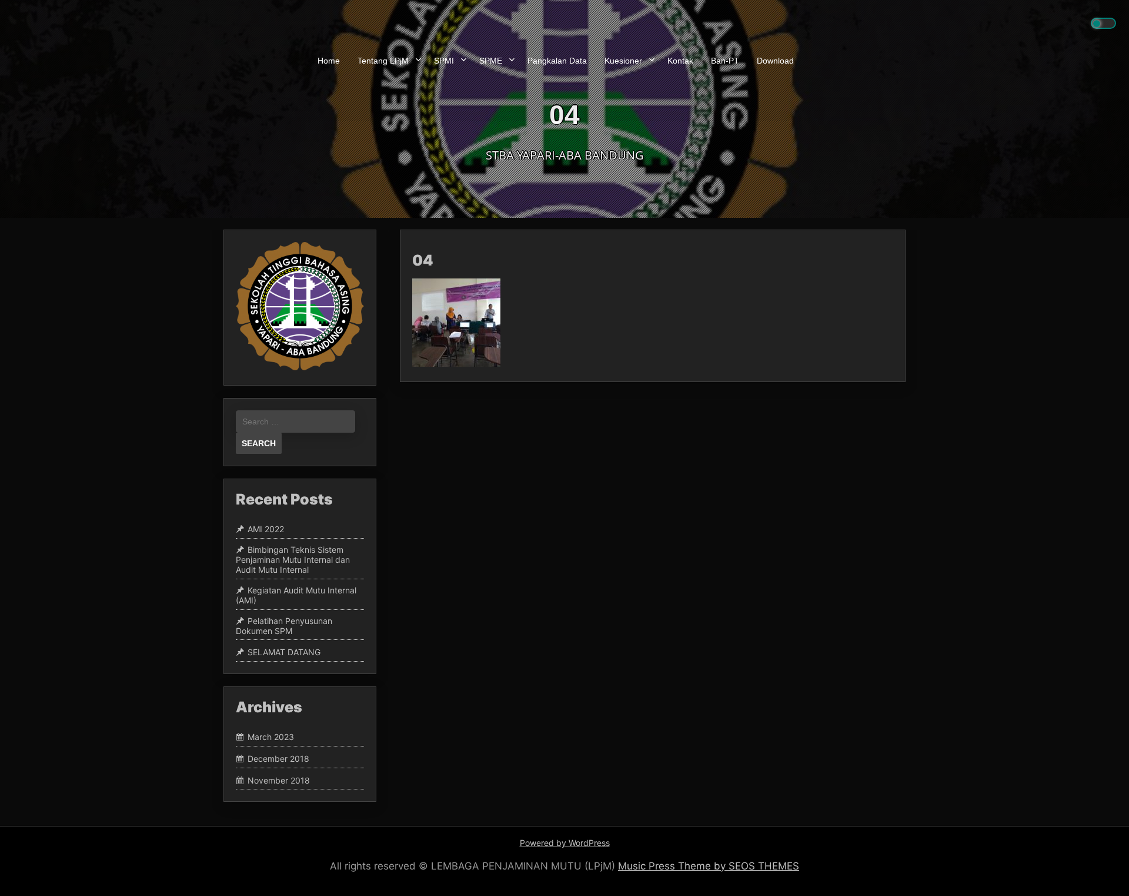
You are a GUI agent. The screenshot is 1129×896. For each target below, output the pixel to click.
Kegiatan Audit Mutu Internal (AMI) (296, 595)
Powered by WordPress (565, 843)
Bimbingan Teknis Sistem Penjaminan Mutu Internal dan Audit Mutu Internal (293, 560)
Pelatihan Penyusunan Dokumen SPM (284, 626)
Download (775, 60)
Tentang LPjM (383, 60)
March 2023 (271, 737)
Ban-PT (725, 60)
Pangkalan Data (557, 60)
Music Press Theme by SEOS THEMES (708, 866)
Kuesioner (623, 60)
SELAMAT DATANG (284, 652)
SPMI (444, 60)
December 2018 (278, 759)
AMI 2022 (266, 530)
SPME (490, 60)
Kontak (680, 60)
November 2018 (279, 780)
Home (329, 60)
